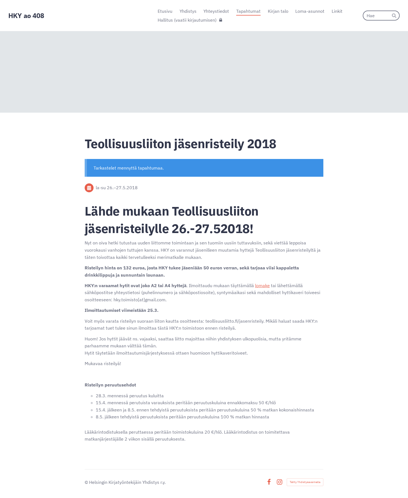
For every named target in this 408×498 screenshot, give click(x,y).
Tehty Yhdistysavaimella (305, 482)
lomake (262, 285)
